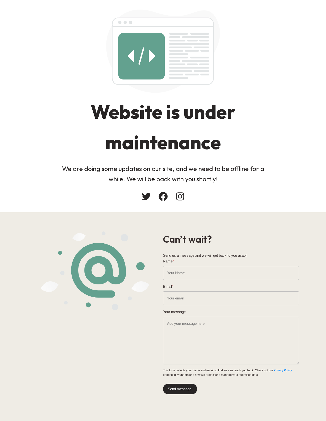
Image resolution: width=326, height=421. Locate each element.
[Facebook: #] (163, 196)
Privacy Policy (283, 370)
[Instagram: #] (180, 196)
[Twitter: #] (146, 196)
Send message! (180, 389)
